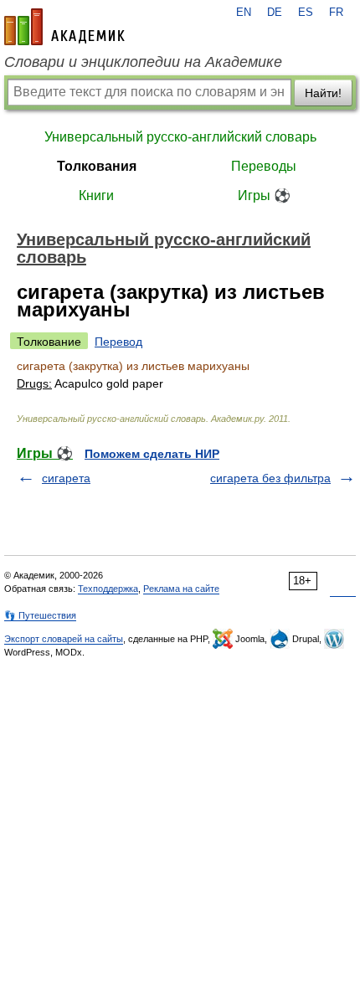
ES (305, 12)
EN (243, 12)
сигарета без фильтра (270, 478)
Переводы (263, 166)
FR (336, 12)
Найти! (323, 93)
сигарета (66, 478)
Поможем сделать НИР (152, 453)
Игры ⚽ (264, 195)
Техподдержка (108, 589)
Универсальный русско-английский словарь (180, 137)
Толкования (96, 166)
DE (274, 12)
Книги (96, 195)
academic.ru (64, 26)
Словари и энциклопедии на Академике (143, 62)
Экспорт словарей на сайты (63, 639)
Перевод (118, 341)
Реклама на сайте (181, 589)
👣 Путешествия (40, 615)
